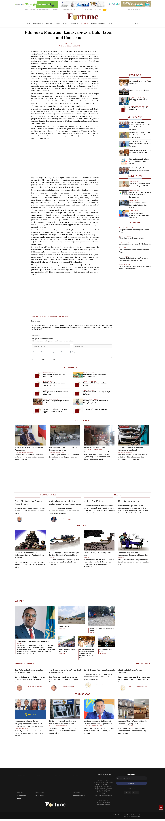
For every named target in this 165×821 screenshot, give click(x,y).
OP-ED (65, 23)
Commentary (74, 23)
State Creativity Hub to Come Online (96, 409)
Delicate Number (21, 795)
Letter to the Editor (60, 781)
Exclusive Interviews (60, 778)
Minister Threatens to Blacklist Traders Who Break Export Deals (139, 215)
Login (136, 23)
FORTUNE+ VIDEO (30, 10)
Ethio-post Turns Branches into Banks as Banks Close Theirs (138, 205)
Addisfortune (114, 815)
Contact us (76, 792)
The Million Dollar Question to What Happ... (139, 109)
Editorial (19, 790)
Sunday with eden (78, 778)
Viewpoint (84, 23)
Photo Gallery (132, 80)
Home (28, 23)
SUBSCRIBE (131, 783)
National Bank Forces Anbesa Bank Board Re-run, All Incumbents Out (139, 135)
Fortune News (38, 23)
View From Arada (47, 399)
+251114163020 (105, 802)
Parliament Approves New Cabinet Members (138, 100)
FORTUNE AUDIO (67, 10)
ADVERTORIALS (56, 10)
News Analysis (40, 792)
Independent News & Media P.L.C (129, 815)
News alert (20, 792)
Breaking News (40, 795)
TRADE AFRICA (89, 10)
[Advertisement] (71, 157)
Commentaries (47, 408)
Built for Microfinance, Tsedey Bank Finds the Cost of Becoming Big (140, 194)
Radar (45, 381)
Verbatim (57, 775)
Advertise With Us (78, 787)
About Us (76, 781)
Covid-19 (85, 372)
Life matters (76, 775)
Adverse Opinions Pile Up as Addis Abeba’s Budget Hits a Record (139, 161)
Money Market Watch (98, 23)
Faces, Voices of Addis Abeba (139, 90)
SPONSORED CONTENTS (43, 10)
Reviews (19, 798)
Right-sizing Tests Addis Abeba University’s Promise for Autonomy (140, 143)
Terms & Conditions (79, 795)
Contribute (76, 790)
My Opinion (86, 390)
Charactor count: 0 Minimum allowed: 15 (44, 360)
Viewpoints (46, 372)
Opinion (19, 787)
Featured (49, 23)
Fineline (38, 778)
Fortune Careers (78, 10)
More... (110, 23)
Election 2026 (101, 10)
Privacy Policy (77, 784)
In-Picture (38, 787)
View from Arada (41, 781)
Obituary (57, 790)
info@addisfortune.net (103, 804)
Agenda (57, 23)
